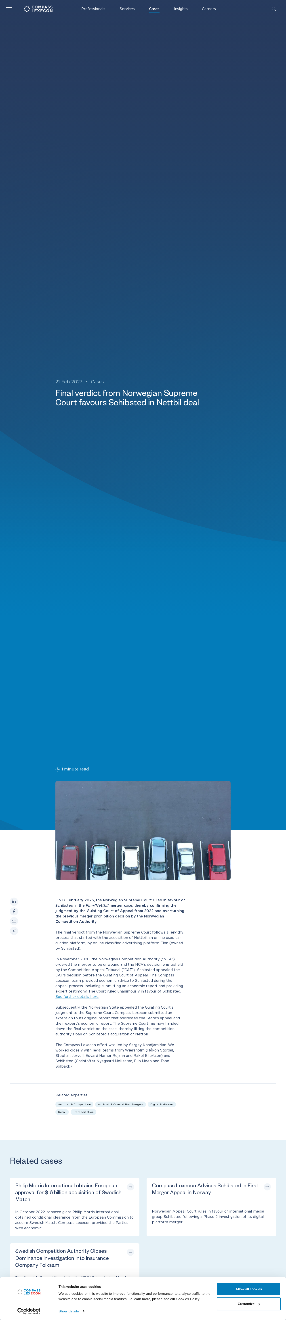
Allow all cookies (249, 1289)
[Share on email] (14, 921)
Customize (246, 1303)
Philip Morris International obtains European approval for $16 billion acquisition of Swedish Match (68, 1193)
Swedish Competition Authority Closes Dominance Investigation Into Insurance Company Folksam (62, 1259)
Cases (154, 9)
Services (127, 9)
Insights (181, 9)
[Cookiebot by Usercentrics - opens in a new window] (28, 1311)
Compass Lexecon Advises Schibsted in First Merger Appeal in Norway (205, 1190)
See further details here (77, 997)
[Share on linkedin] (14, 902)
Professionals (93, 9)
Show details (69, 1311)
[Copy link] (14, 931)
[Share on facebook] (14, 911)
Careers (209, 9)
